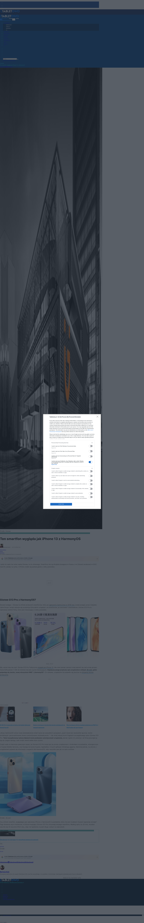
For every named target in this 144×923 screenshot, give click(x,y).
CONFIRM (61, 504)
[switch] (91, 446)
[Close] (98, 417)
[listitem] (72, 443)
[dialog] (72, 461)
